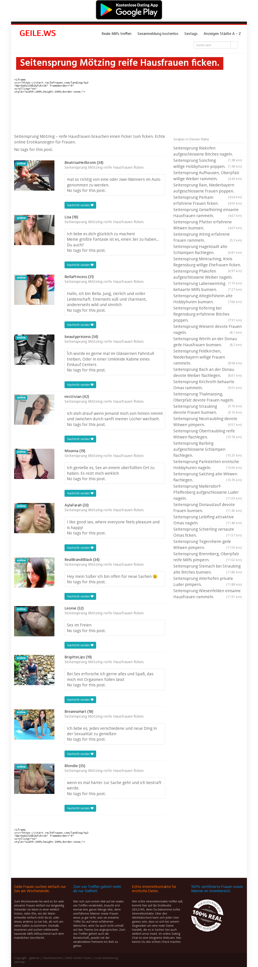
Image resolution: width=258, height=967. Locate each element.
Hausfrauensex (52, 958)
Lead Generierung (106, 958)
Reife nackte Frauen (79, 958)
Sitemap (19, 962)
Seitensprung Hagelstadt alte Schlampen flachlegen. (207, 249)
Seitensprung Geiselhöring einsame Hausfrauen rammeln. (207, 212)
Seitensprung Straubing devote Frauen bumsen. (207, 409)
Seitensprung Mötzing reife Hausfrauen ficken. (104, 167)
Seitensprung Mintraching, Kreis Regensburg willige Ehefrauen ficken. (207, 262)
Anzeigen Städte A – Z (222, 34)
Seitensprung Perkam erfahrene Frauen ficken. (207, 200)
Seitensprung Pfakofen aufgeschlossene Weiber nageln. (207, 274)
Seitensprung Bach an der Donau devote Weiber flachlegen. (207, 372)
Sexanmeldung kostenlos (157, 34)
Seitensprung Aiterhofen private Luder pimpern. (207, 581)
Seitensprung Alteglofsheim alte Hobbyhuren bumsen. (207, 298)
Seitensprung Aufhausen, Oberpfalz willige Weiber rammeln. (207, 175)
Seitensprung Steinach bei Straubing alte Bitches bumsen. (207, 569)
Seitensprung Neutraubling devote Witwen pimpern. (207, 421)
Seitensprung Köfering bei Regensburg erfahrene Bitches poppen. (207, 314)
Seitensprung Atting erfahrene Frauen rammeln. (207, 237)
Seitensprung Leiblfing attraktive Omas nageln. (207, 520)
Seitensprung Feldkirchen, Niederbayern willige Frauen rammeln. (207, 357)
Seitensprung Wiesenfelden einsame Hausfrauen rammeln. (207, 593)
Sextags (191, 34)
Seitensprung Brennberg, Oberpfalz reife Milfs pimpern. (207, 556)
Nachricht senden (79, 205)
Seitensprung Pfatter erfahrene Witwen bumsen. (207, 225)
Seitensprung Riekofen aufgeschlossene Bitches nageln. (207, 151)
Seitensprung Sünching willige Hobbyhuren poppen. (207, 163)
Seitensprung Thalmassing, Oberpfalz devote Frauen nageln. (207, 397)
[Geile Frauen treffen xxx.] (38, 34)
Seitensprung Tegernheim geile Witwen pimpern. (207, 544)
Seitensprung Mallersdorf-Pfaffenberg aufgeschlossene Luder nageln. (207, 492)
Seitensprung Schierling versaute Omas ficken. (207, 532)
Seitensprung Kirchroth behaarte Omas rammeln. (207, 384)
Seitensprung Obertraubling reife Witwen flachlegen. (207, 434)
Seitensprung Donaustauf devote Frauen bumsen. (207, 507)
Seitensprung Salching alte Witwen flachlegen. (207, 477)
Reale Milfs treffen (116, 34)
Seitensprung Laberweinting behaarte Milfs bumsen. (207, 286)
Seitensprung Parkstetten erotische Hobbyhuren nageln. (207, 464)
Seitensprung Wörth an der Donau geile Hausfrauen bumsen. (207, 341)
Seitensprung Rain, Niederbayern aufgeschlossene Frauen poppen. (207, 188)
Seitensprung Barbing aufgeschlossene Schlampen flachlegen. (207, 449)
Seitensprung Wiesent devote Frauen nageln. (207, 329)
